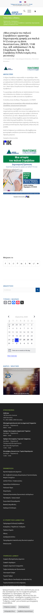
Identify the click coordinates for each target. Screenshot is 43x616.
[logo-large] (17, 11)
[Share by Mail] (38, 263)
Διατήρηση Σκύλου (9, 537)
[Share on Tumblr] (26, 263)
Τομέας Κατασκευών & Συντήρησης (14, 583)
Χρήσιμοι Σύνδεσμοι (9, 508)
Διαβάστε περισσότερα (25, 611)
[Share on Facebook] (5, 263)
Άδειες (5, 533)
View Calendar (12, 356)
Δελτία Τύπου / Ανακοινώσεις (12, 481)
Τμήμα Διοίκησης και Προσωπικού (14, 569)
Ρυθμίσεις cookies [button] (9, 607)
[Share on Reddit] (34, 263)
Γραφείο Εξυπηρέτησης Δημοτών (13, 559)
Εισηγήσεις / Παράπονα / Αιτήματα (14, 527)
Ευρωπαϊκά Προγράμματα (11, 501)
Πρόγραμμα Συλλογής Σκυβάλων (13, 523)
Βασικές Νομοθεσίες (9, 504)
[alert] (21, 350)
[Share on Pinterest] (18, 263)
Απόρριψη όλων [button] (9, 611)
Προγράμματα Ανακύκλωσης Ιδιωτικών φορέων (18, 540)
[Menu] (28, 11)
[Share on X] (9, 263)
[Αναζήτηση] (23, 11)
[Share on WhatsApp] (13, 263)
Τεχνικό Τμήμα (8, 576)
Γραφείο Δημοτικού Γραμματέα (13, 566)
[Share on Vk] (30, 263)
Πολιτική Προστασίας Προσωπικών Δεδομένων (18, 494)
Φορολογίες (7, 491)
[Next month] (34, 316)
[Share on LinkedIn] (22, 263)
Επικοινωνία (7, 543)
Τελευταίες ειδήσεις (11, 18)
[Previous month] (8, 316)
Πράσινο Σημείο (8, 530)
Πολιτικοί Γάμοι (8, 488)
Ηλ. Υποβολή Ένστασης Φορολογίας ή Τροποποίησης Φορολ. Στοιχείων (20, 476)
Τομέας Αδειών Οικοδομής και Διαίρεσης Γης (17, 579)
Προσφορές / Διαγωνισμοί (11, 498)
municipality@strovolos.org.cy (21, 5)
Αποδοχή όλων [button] (24, 607)
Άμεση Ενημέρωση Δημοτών (12, 472)
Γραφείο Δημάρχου (9, 562)
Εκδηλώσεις (28, 59)
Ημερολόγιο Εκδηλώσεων (11, 484)
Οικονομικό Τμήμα (9, 572)
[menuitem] (23, 11)
